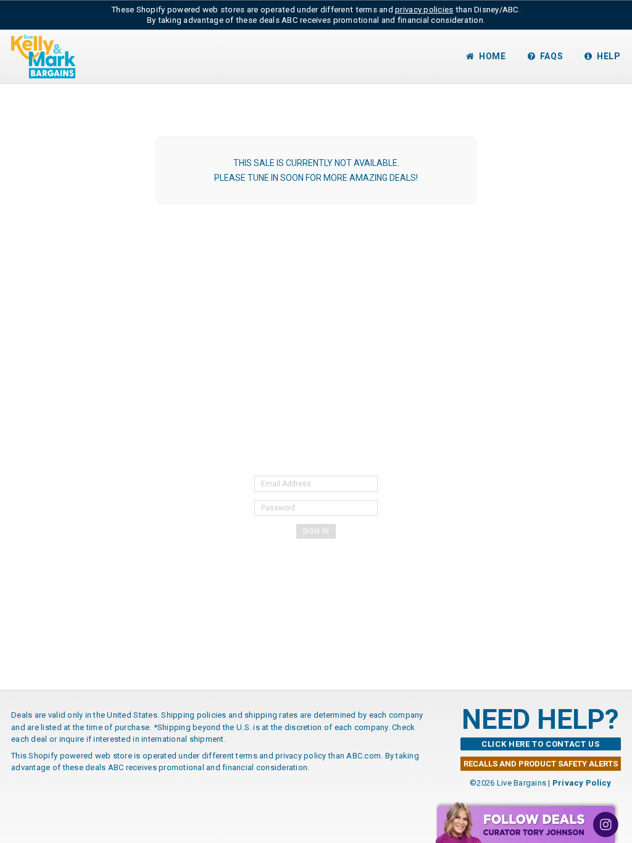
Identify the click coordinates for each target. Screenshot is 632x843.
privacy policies (424, 9)
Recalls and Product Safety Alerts (541, 763)
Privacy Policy (582, 782)
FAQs (551, 56)
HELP (609, 56)
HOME (492, 56)
